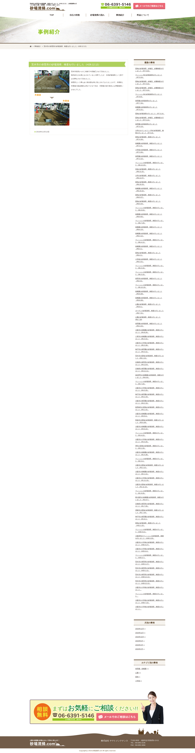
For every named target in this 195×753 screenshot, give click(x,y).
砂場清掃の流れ (97, 15)
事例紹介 (120, 15)
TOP (52, 15)
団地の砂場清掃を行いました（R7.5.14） (150, 113)
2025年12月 (139, 629)
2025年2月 (139, 649)
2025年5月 (139, 641)
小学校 (137, 681)
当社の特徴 (75, 15)
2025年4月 (139, 645)
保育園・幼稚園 (140, 669)
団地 (136, 677)
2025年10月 (139, 637)
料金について (143, 15)
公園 (136, 673)
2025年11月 (139, 633)
